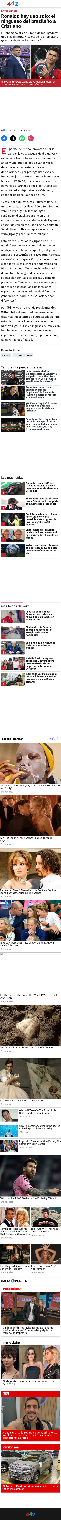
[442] (30, 1514)
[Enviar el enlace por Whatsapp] (22, 138)
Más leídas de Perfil (15, 606)
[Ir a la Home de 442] (12, 5)
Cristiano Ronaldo (23, 355)
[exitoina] (30, 1289)
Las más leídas (12, 478)
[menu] (3, 4)
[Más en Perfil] (18, 1281)
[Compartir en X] (13, 138)
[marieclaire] (30, 1343)
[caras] (30, 1394)
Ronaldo (6, 355)
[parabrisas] (30, 1448)
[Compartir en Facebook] (4, 138)
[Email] (31, 138)
